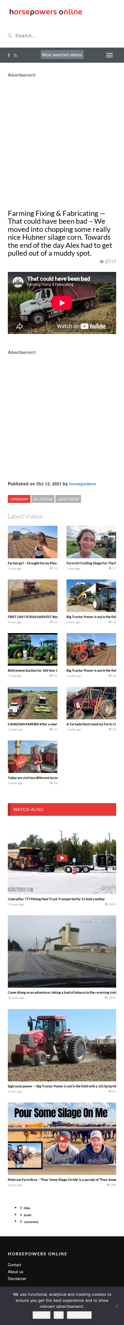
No (58, 1315)
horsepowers (82, 484)
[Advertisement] (62, 140)
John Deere (68, 499)
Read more (79, 1315)
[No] (116, 1306)
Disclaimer (17, 1278)
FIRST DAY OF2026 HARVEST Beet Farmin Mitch (43, 617)
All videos (42, 499)
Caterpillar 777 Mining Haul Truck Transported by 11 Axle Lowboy (56, 899)
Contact (14, 1264)
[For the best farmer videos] (45, 11)
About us (15, 1271)
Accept (41, 1315)
